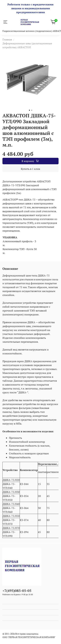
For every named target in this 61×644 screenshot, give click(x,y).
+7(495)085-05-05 (16, 590)
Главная (7, 39)
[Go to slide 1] (29, 110)
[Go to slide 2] (31, 110)
